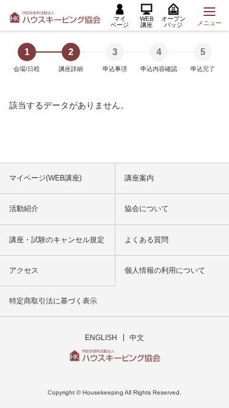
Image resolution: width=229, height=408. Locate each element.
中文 (136, 337)
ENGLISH (101, 337)
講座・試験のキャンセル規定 (56, 240)
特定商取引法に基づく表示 (53, 301)
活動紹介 (23, 208)
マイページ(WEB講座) (45, 178)
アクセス (23, 270)
